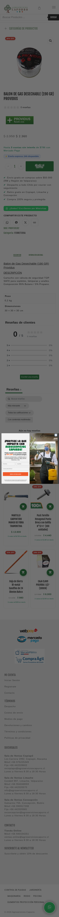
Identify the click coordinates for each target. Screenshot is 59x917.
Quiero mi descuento (15, 474)
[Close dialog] (56, 435)
